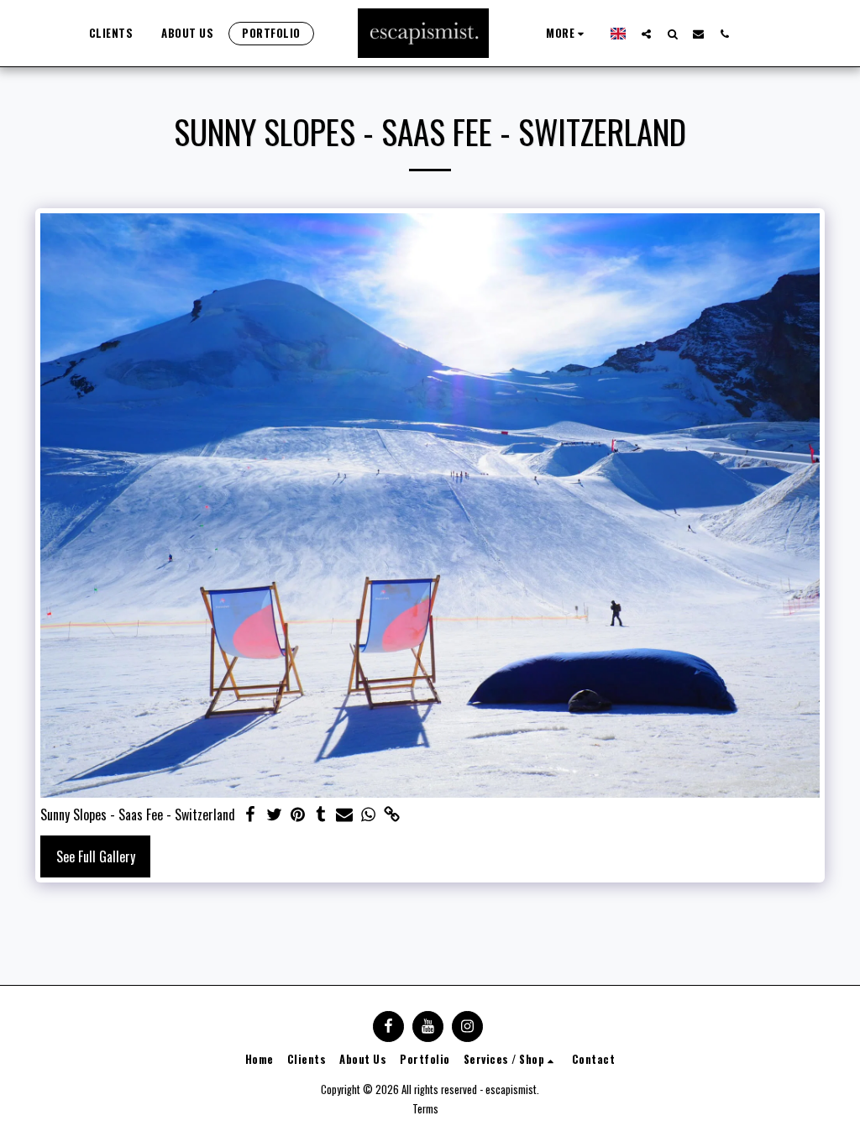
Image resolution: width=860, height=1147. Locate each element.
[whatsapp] (367, 814)
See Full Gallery (95, 856)
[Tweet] (273, 814)
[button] (646, 33)
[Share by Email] (344, 814)
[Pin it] (297, 814)
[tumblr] (320, 814)
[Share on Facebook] (250, 814)
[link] (391, 814)
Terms (425, 1109)
